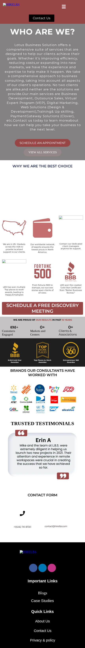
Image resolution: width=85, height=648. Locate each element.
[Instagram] (52, 568)
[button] (63, 7)
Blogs (42, 593)
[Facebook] (33, 568)
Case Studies (42, 601)
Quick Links (42, 611)
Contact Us (42, 631)
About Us (42, 621)
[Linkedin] (42, 568)
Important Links (43, 581)
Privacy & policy (42, 640)
